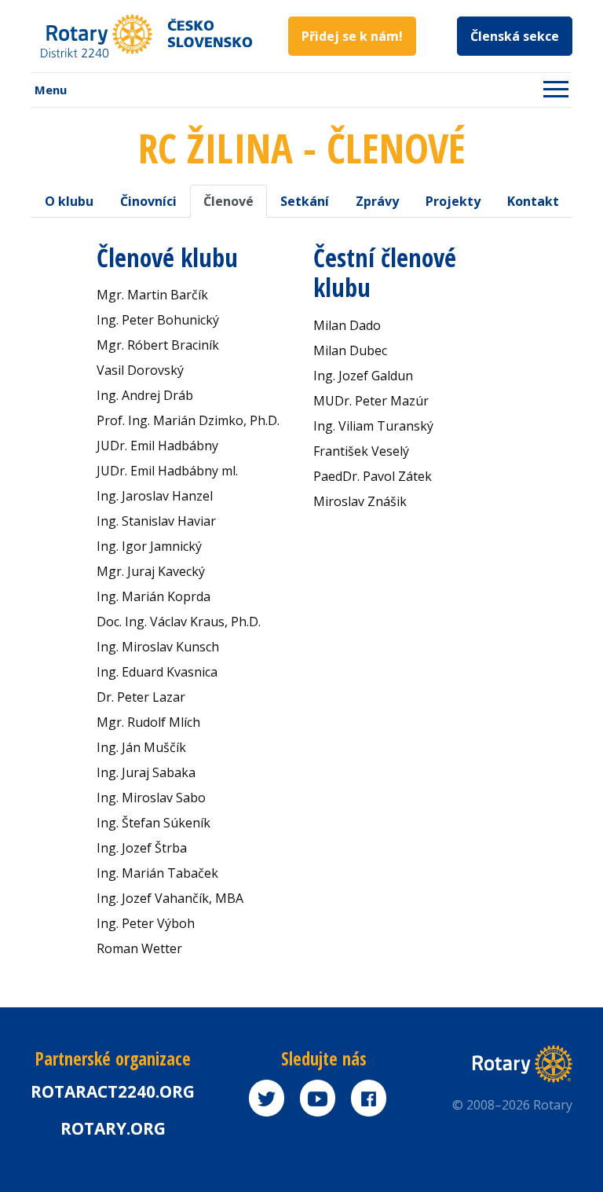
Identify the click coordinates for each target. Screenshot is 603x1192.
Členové (228, 201)
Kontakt (533, 201)
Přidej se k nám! (352, 36)
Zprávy (377, 201)
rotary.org (113, 1128)
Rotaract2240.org (113, 1091)
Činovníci (148, 201)
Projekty (453, 201)
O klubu (69, 201)
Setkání (304, 201)
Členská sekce (514, 36)
